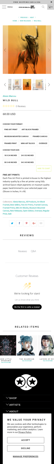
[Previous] (5, 50)
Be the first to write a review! (27, 307)
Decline (25, 448)
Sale (9, 214)
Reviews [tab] (22, 251)
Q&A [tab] (33, 251)
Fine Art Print (10, 129)
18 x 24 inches (10, 155)
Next (32, 17)
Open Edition (28, 211)
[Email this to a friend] (41, 223)
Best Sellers (15, 205)
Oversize (43, 143)
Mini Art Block (28, 143)
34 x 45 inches (27, 162)
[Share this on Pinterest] (26, 223)
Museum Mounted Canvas (16, 136)
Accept (25, 440)
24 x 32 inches (27, 155)
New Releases (16, 211)
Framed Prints (9, 208)
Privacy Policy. (25, 432)
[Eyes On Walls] (27, 7)
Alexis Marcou (9, 96)
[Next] (48, 50)
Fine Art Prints (27, 205)
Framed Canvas (40, 136)
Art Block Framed (30, 129)
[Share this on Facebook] (19, 223)
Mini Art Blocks (22, 208)
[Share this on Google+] (34, 223)
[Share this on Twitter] (12, 223)
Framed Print (10, 143)
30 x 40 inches (10, 162)
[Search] (44, 7)
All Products (31, 202)
